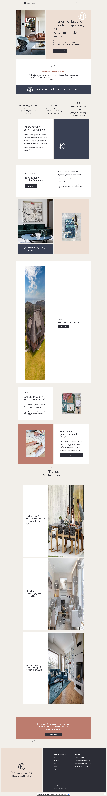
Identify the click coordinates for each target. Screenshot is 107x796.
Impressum (77, 754)
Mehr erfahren (31, 186)
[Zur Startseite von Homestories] (29, 2)
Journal (64, 3)
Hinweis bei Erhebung (43, 794)
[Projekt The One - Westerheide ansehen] (35, 323)
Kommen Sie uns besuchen (53, 734)
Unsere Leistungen (60, 50)
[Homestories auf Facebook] (90, 3)
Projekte (58, 3)
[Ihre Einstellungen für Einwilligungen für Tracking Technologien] (105, 794)
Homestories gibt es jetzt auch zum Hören (58, 89)
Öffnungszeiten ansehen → (60, 754)
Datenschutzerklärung (79, 757)
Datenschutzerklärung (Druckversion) (83, 763)
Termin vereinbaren (71, 455)
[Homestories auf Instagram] (88, 3)
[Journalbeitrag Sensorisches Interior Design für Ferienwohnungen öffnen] (66, 668)
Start (46, 3)
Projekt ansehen (63, 326)
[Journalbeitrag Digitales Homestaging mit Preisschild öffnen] (66, 594)
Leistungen (52, 3)
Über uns (78, 3)
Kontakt (84, 3)
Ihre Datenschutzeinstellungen (58, 794)
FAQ (69, 3)
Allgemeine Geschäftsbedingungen (82, 760)
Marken (73, 3)
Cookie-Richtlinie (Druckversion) (82, 766)
